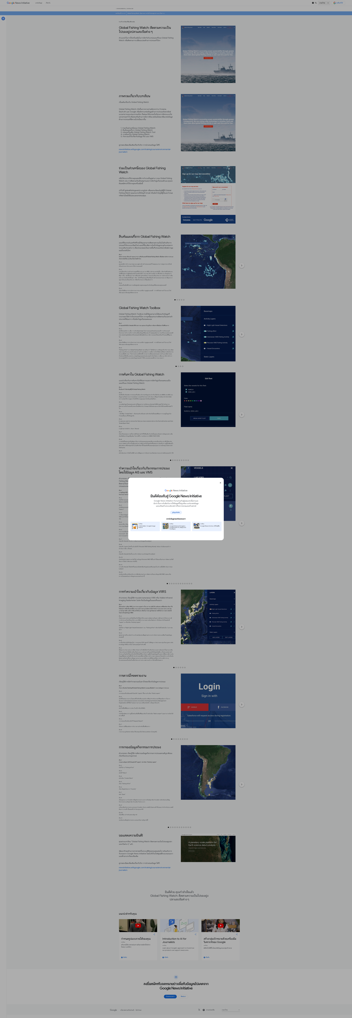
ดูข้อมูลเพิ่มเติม (176, 512)
